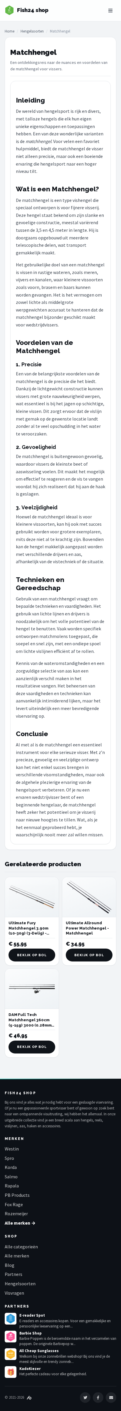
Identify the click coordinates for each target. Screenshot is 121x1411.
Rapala (12, 1186)
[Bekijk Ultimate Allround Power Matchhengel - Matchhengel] (89, 897)
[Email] (111, 1397)
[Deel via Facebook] (98, 1397)
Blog (9, 1265)
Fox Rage (14, 1204)
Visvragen (14, 1293)
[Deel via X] (85, 1397)
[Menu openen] (110, 10)
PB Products (17, 1195)
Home (9, 31)
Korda (11, 1167)
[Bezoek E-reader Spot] (10, 1319)
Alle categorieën (21, 1247)
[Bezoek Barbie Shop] (10, 1336)
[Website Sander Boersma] (29, 1397)
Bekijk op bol (31, 955)
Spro (9, 1158)
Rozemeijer (16, 1213)
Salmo (11, 1176)
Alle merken (17, 1256)
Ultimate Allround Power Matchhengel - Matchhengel (87, 928)
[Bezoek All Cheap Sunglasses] (10, 1354)
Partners (13, 1274)
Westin (12, 1149)
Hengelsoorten (32, 31)
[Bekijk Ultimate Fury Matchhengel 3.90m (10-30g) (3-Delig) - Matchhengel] (32, 897)
